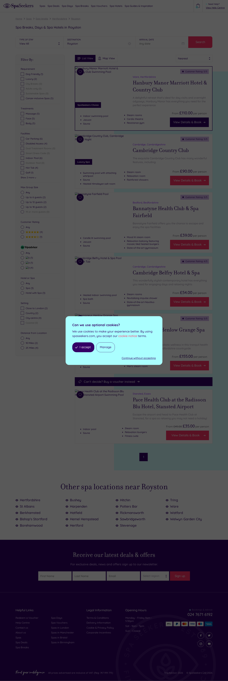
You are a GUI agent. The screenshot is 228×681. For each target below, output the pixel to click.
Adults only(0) (34, 88)
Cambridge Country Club (161, 150)
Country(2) (32, 313)
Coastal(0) (32, 322)
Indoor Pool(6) (34, 158)
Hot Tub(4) (32, 167)
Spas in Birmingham (62, 642)
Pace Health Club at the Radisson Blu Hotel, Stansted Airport (169, 403)
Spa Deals (21, 642)
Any (28, 192)
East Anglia (42, 18)
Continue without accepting (139, 358)
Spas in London (60, 627)
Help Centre (23, 622)
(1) (40, 236)
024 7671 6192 (199, 614)
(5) (33, 113)
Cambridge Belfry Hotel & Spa (166, 272)
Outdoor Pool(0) (35, 162)
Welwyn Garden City (186, 519)
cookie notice (127, 336)
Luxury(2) (31, 78)
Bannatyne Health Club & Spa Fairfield (166, 212)
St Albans (27, 506)
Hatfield (76, 513)
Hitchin (125, 500)
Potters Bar (129, 506)
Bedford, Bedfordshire (146, 202)
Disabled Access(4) (36, 143)
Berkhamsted (30, 513)
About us (21, 632)
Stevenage (128, 525)
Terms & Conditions (97, 617)
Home (19, 18)
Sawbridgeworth (132, 519)
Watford (176, 513)
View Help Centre (215, 7)
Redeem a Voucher (27, 617)
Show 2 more (27, 177)
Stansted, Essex (142, 393)
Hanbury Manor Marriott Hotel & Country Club (170, 86)
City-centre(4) (33, 317)
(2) (36, 197)
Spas (29, 18)
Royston (75, 18)
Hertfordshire (59, 18)
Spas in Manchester (62, 632)
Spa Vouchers (59, 622)
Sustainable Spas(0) (37, 93)
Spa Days (56, 617)
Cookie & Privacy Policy (100, 627)
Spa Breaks (22, 647)
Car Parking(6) (34, 138)
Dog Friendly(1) (34, 74)
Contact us (22, 627)
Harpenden (78, 506)
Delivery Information (98, 622)
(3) (30, 288)
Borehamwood (31, 525)
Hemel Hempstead (84, 519)
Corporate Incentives (98, 632)
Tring (174, 500)
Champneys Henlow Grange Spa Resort (169, 333)
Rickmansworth (132, 513)
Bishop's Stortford (33, 519)
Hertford (76, 525)
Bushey (75, 500)
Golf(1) (29, 172)
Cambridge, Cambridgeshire (149, 144)
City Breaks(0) (34, 83)
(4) (41, 232)
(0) (37, 211)
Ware (174, 506)
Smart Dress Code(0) (38, 153)
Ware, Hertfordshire (144, 76)
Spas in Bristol (59, 637)
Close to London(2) (37, 308)
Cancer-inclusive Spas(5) (39, 98)
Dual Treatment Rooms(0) (40, 148)
